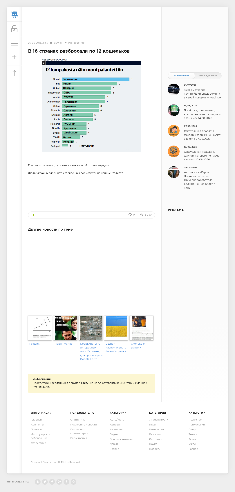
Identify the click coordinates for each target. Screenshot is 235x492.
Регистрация (78, 438)
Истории (155, 434)
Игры (152, 425)
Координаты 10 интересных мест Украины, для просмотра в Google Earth (91, 351)
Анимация (116, 430)
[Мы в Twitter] (45, 482)
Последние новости (83, 425)
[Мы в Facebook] (52, 482)
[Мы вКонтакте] (38, 482)
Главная (36, 420)
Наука (153, 444)
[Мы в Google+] (59, 482)
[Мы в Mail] (73, 482)
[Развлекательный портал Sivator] (14, 14)
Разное (193, 449)
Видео (114, 434)
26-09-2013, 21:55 (38, 43)
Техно (193, 434)
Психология (197, 425)
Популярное (181, 76)
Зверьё (114, 449)
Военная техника (121, 439)
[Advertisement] (91, 24)
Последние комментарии (79, 432)
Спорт (193, 430)
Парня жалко (64, 344)
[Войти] (14, 29)
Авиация (115, 425)
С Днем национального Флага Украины (116, 348)
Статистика (38, 443)
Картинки (155, 439)
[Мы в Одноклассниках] (66, 482)
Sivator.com (50, 462)
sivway (58, 43)
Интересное (76, 43)
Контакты (37, 425)
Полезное (195, 420)
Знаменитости (158, 420)
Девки (114, 444)
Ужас (192, 444)
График (34, 344)
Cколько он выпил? (139, 346)
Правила (36, 430)
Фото (192, 439)
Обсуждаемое (208, 76)
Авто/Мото (117, 420)
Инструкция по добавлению (41, 436)
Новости (154, 449)
